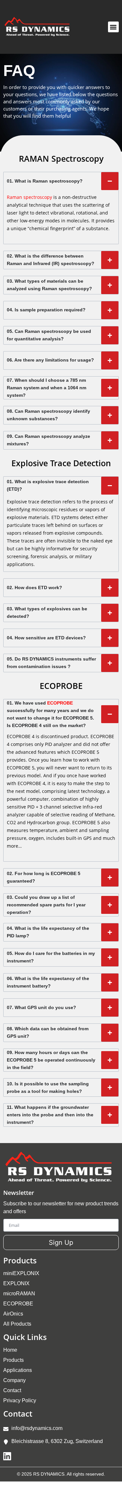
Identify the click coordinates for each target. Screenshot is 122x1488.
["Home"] (40, 27)
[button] (113, 27)
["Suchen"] (94, 27)
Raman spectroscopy (29, 197)
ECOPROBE (60, 703)
